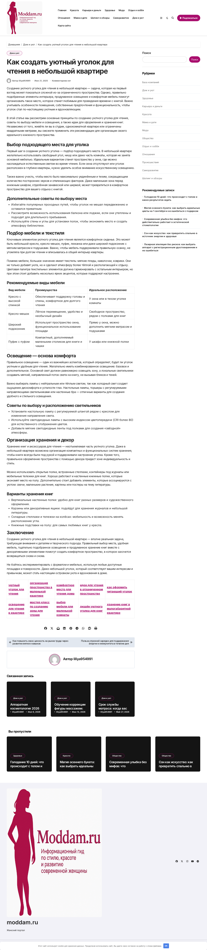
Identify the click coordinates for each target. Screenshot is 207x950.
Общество (148, 138)
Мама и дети (80, 17)
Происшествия (150, 162)
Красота (74, 10)
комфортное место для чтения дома (65, 589)
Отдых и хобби (136, 10)
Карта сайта (64, 25)
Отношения (64, 17)
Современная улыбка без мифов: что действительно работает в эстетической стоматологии (165, 222)
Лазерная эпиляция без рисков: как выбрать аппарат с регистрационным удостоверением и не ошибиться (169, 247)
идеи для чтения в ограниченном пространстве (91, 589)
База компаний (150, 82)
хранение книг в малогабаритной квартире (119, 608)
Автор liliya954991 (21, 80)
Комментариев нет (61, 80)
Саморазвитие (121, 17)
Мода (121, 10)
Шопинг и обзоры (100, 17)
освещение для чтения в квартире (16, 608)
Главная (62, 10)
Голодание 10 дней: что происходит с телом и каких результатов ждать (29, 766)
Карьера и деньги (91, 10)
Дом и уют (138, 17)
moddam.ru (22, 922)
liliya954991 (83, 659)
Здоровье (110, 10)
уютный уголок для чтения (16, 589)
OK (166, 946)
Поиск (146, 53)
